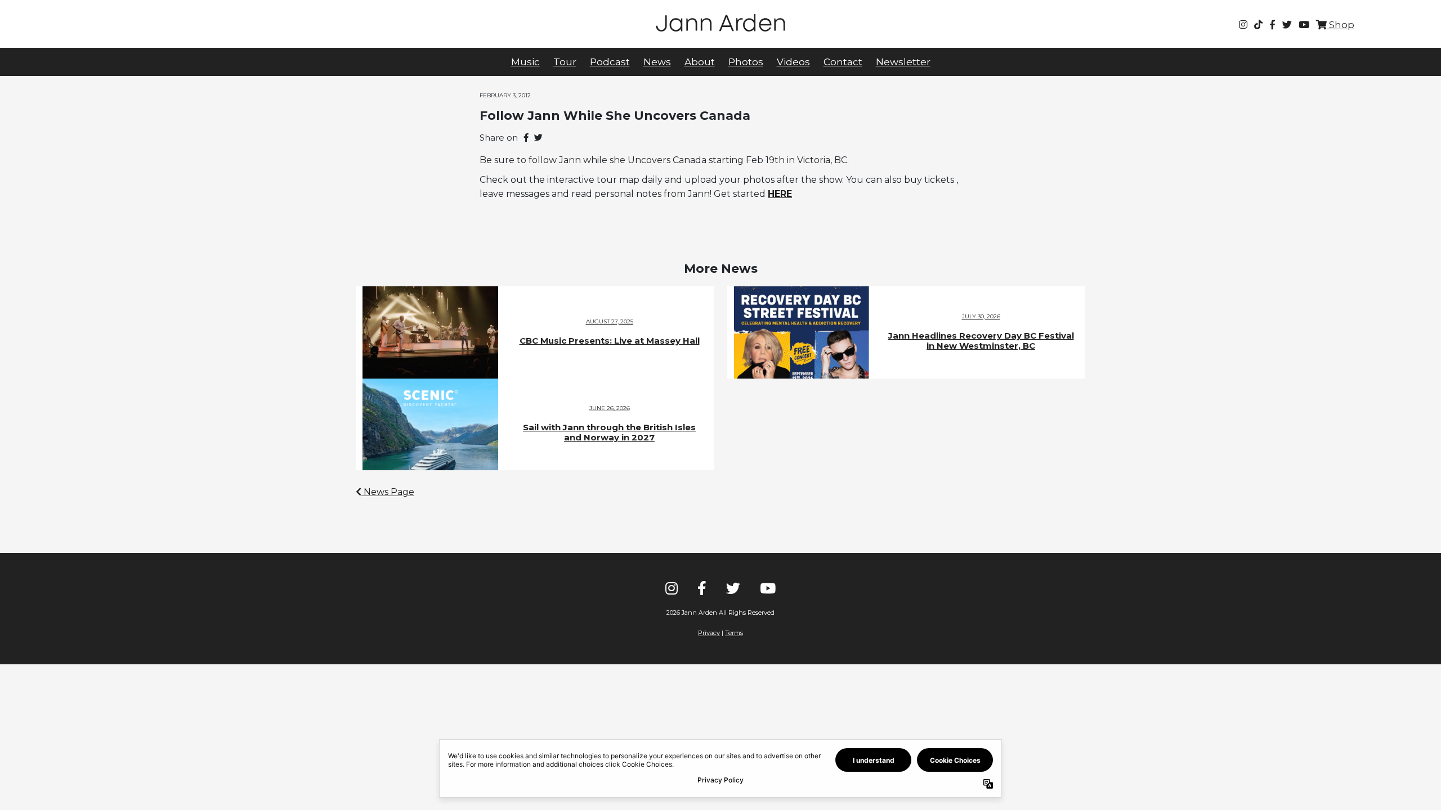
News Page (387, 492)
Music (525, 62)
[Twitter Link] (1287, 24)
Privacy (709, 633)
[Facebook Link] (1272, 24)
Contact (843, 62)
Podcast (610, 62)
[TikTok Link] (1258, 24)
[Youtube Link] (1304, 24)
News (657, 62)
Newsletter (903, 62)
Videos (793, 62)
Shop (1340, 24)
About (699, 62)
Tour (564, 62)
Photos (745, 62)
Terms (734, 633)
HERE (780, 193)
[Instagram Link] (1243, 24)
